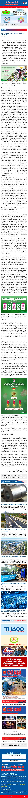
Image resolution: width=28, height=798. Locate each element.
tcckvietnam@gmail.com (9, 787)
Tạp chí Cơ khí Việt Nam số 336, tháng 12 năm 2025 (14, 741)
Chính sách (16, 24)
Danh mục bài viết (9, 24)
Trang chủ (3, 24)
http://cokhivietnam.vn (6, 789)
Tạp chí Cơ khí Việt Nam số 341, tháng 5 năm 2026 (14, 704)
